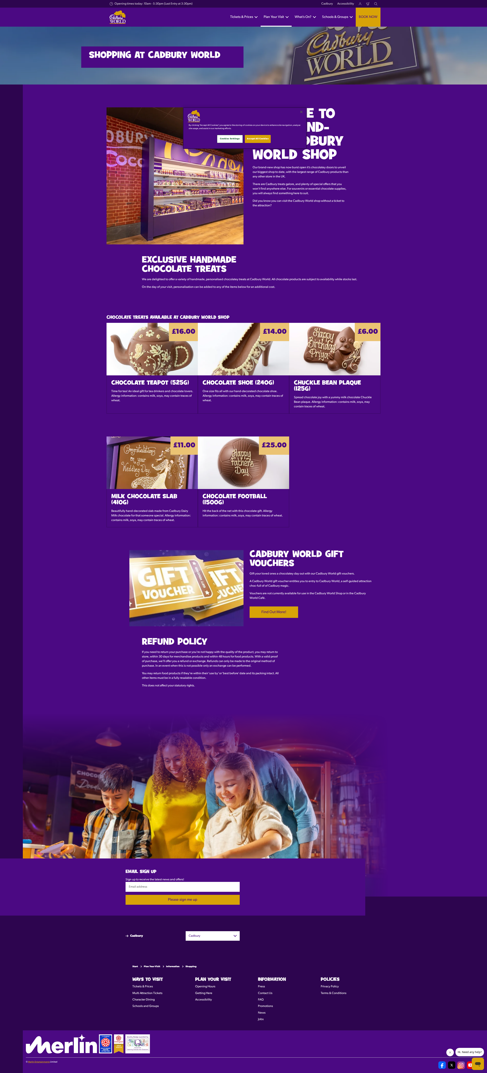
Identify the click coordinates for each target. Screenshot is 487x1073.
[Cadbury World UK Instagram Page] (461, 1065)
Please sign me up (182, 900)
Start (135, 966)
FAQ (261, 999)
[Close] (301, 112)
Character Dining (143, 999)
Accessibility (345, 3)
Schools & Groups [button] (335, 17)
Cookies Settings (230, 139)
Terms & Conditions (333, 993)
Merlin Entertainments (39, 1062)
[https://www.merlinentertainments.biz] (61, 1043)
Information (173, 966)
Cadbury (327, 3)
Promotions (265, 1006)
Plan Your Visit (152, 966)
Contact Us (265, 993)
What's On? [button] (303, 17)
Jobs (261, 1019)
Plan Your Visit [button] (274, 17)
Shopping (191, 966)
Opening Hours (205, 986)
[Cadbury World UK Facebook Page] (442, 1065)
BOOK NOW (368, 17)
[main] (245, 128)
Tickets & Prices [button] (241, 17)
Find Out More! (273, 612)
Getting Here (203, 993)
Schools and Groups (145, 1006)
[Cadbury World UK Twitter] (451, 1065)
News (262, 1012)
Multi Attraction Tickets (147, 993)
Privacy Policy (330, 986)
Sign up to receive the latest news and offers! (155, 879)
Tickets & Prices (142, 986)
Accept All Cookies (258, 139)
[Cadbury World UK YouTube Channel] (470, 1065)
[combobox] (213, 936)
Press (261, 986)
